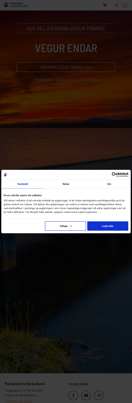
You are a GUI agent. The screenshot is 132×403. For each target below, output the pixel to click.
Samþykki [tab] (22, 184)
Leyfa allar (107, 225)
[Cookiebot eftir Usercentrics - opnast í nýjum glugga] (114, 174)
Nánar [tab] (66, 184)
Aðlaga (64, 225)
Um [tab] (109, 184)
